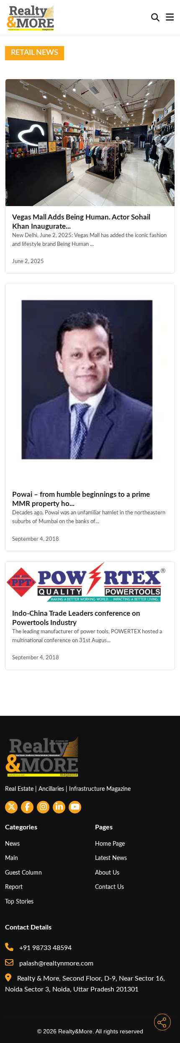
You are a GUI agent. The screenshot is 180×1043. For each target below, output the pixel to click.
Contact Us (109, 887)
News (12, 844)
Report (14, 887)
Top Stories (19, 901)
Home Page (110, 844)
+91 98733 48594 (45, 948)
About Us (107, 873)
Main (11, 858)
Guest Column (23, 873)
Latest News (111, 858)
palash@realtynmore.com (55, 963)
